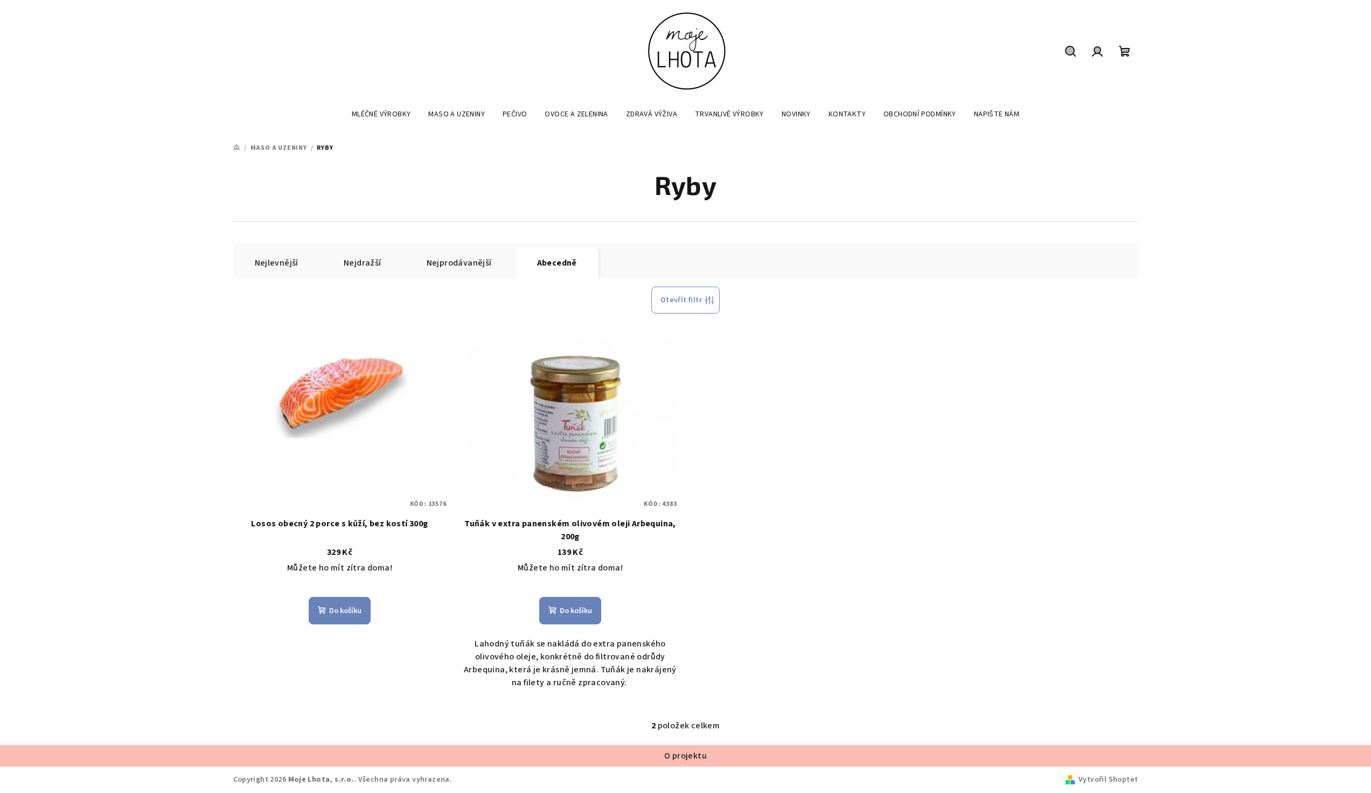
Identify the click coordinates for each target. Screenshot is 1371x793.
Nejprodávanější (459, 263)
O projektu (685, 756)
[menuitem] (381, 114)
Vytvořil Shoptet (1108, 779)
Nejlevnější (276, 263)
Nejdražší (362, 263)
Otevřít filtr (681, 300)
